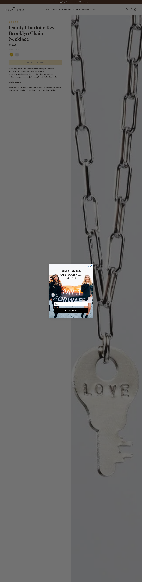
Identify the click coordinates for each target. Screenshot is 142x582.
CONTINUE (71, 310)
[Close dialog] (90, 266)
